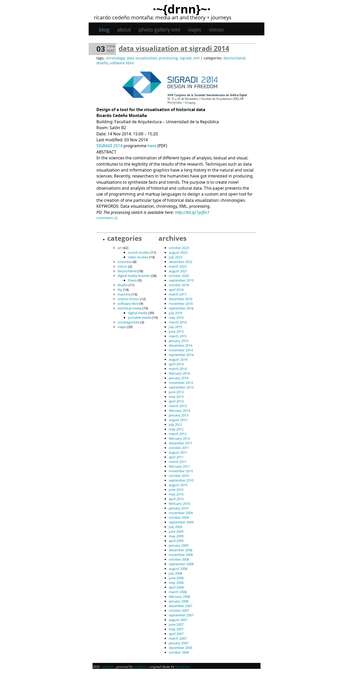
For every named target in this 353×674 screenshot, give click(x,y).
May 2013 (176, 396)
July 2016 (175, 313)
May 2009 (176, 536)
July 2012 (175, 424)
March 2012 (178, 433)
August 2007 (178, 619)
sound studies (139, 252)
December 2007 (180, 605)
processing (168, 58)
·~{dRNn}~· (182, 9)
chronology (115, 58)
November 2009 (181, 512)
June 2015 (176, 331)
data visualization (142, 58)
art (120, 247)
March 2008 (178, 592)
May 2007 (176, 629)
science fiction (128, 299)
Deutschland (234, 58)
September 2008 (181, 564)
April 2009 (176, 540)
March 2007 (178, 638)
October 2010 (179, 475)
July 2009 (175, 526)
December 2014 (180, 345)
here (152, 146)
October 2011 (179, 447)
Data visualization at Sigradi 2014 (174, 48)
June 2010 (176, 489)
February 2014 (179, 373)
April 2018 (176, 289)
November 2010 (181, 471)
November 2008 (181, 554)
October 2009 (179, 517)
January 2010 (178, 508)
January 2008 (178, 601)
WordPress (141, 666)
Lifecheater (182, 666)
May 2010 (176, 494)
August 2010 (178, 485)
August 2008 (178, 568)
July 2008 (175, 573)
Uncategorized (129, 322)
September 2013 (181, 387)
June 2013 (176, 392)
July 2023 (175, 257)
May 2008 (176, 582)
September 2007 (181, 615)
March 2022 (178, 266)
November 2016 (181, 303)
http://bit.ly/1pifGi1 (192, 212)
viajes (194, 29)
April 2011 (176, 457)
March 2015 (178, 336)
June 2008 (176, 578)
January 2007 (178, 643)
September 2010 (181, 480)
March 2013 (178, 406)
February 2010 (179, 503)
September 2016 (181, 308)
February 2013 (179, 410)
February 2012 (179, 438)
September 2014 (181, 354)
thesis (132, 280)
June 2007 (176, 624)
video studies (138, 257)
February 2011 (179, 466)
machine (124, 294)
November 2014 (181, 350)
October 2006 (179, 652)
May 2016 (176, 317)
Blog (104, 29)
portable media (139, 317)
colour (122, 266)
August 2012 (178, 419)
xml (196, 58)
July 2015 (175, 326)
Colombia (125, 261)
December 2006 (180, 647)
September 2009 (181, 522)
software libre (122, 62)
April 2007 (176, 633)
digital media (138, 313)
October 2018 (179, 285)
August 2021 (178, 271)
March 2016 (178, 322)
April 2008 (176, 587)
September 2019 (181, 280)
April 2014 (176, 364)
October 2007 (179, 610)
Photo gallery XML (159, 29)
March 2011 (178, 461)
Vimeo (216, 29)
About (124, 29)
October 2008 (179, 559)
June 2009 (176, 531)
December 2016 (180, 299)
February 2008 (179, 596)
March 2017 (178, 294)
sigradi (185, 58)
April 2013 (176, 401)
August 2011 (178, 452)
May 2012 (176, 429)
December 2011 (180, 443)
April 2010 (176, 499)
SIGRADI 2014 (109, 146)
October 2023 (179, 247)
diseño (102, 62)
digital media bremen (134, 275)
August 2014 (178, 359)
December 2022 (180, 261)
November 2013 (181, 382)
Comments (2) (107, 217)
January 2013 (178, 415)
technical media (130, 308)
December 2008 (180, 550)
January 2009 (178, 545)
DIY (120, 289)
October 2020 (179, 275)
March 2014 (178, 368)
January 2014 (178, 378)
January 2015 (178, 340)
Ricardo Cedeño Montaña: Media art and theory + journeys (163, 17)
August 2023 (178, 252)
